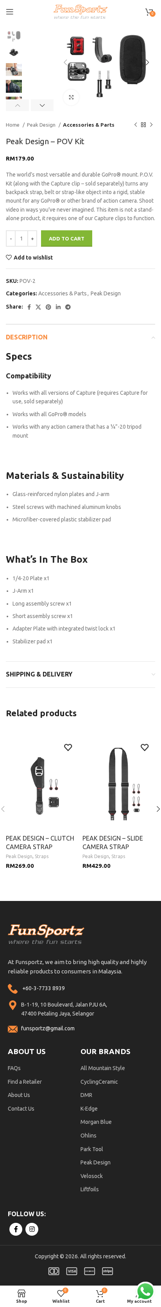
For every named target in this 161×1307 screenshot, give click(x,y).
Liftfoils (89, 1189)
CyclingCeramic (99, 1082)
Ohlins (88, 1135)
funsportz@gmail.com (48, 1028)
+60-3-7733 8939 (43, 988)
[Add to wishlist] (68, 747)
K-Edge (89, 1109)
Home (13, 125)
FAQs (14, 1068)
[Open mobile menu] (10, 11)
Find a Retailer (25, 1082)
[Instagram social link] (31, 1229)
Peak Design (42, 125)
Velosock (91, 1176)
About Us (19, 1095)
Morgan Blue (96, 1122)
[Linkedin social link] (58, 307)
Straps (41, 856)
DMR (86, 1095)
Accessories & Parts (88, 125)
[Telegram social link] (68, 307)
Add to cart (66, 238)
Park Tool (91, 1149)
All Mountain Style (102, 1068)
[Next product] (151, 125)
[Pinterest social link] (48, 307)
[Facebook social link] (29, 307)
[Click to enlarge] (71, 97)
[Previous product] (136, 125)
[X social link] (38, 307)
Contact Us (21, 1109)
